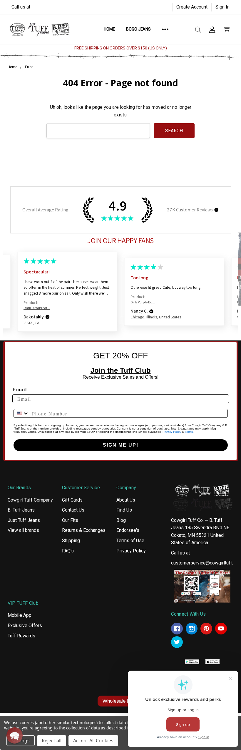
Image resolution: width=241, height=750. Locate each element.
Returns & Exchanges (84, 530)
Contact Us (73, 510)
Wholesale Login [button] (121, 701)
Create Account (191, 7)
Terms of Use (130, 540)
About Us (125, 500)
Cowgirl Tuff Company (30, 500)
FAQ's (68, 551)
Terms (189, 431)
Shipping (71, 540)
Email (19, 389)
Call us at (20, 7)
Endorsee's (127, 530)
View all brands (23, 530)
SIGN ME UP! (120, 444)
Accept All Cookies (93, 740)
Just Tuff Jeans (24, 520)
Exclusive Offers (25, 625)
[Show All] (165, 29)
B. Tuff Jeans (21, 510)
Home (109, 29)
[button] (216, 210)
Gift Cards (72, 500)
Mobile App (19, 615)
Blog (121, 520)
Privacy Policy (172, 431)
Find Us (124, 510)
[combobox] (21, 413)
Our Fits (70, 520)
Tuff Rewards (21, 636)
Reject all (51, 740)
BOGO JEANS (138, 29)
